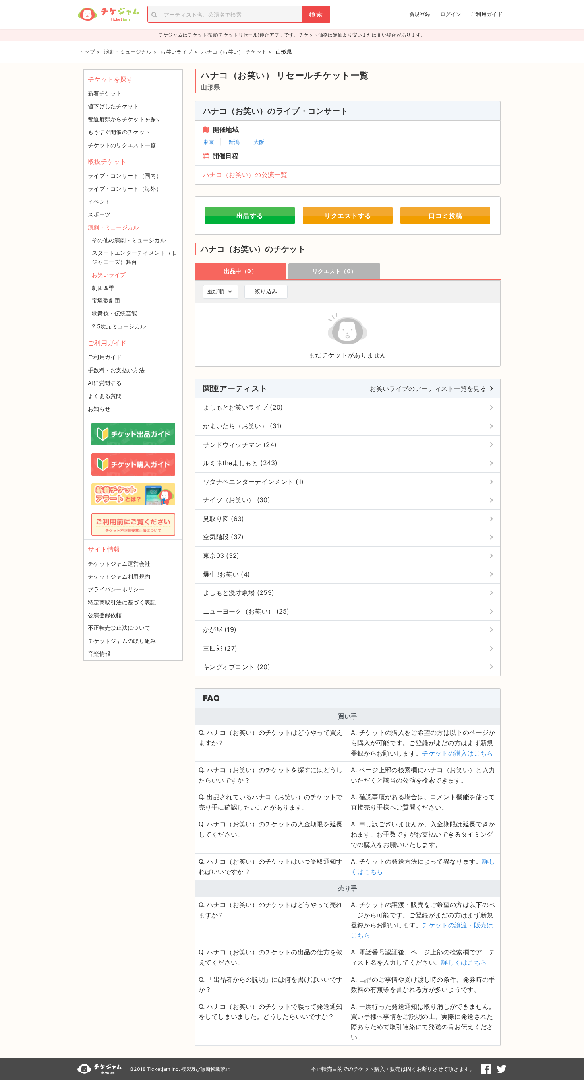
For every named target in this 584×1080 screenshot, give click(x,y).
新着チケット (105, 93)
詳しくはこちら (464, 962)
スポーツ (99, 214)
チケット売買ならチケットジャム (108, 14)
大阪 (259, 141)
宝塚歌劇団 (106, 300)
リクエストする (347, 215)
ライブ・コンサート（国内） (125, 175)
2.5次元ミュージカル (119, 326)
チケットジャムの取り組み (122, 640)
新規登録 (419, 14)
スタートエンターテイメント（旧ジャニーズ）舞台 (134, 257)
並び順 (215, 291)
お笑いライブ (109, 274)
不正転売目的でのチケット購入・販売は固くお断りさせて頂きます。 (393, 1069)
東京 (209, 141)
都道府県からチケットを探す (125, 119)
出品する (249, 215)
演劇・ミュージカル (113, 227)
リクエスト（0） (334, 271)
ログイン (450, 14)
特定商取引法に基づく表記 (122, 602)
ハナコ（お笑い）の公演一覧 (245, 175)
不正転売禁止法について (119, 627)
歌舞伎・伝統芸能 (114, 313)
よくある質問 (105, 395)
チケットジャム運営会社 (119, 563)
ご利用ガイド (487, 14)
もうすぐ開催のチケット (119, 131)
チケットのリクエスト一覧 (122, 145)
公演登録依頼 (105, 615)
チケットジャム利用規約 (119, 576)
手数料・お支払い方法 (116, 370)
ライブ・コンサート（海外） (125, 188)
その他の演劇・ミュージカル (129, 240)
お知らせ (99, 408)
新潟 (234, 141)
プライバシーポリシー (116, 589)
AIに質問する (105, 382)
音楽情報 (99, 653)
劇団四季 (103, 287)
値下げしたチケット (113, 106)
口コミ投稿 (445, 215)
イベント (99, 201)
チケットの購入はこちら (457, 753)
